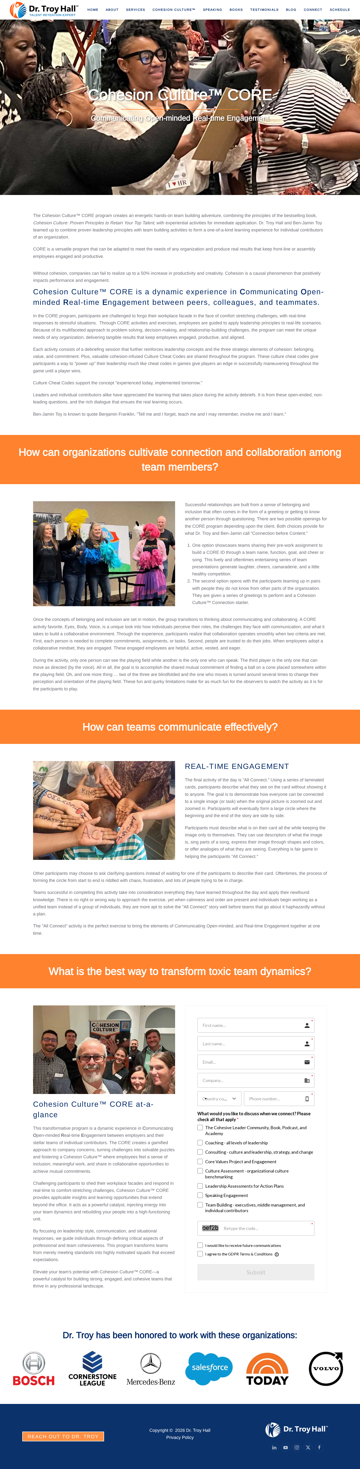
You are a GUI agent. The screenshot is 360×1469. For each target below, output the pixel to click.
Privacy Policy (180, 1437)
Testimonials (264, 9)
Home (92, 9)
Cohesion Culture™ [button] (174, 9)
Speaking (212, 9)
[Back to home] (45, 10)
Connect (313, 9)
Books (236, 9)
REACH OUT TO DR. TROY (63, 1436)
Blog (291, 9)
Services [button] (135, 9)
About (112, 9)
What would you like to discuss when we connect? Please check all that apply (254, 1116)
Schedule (340, 9)
